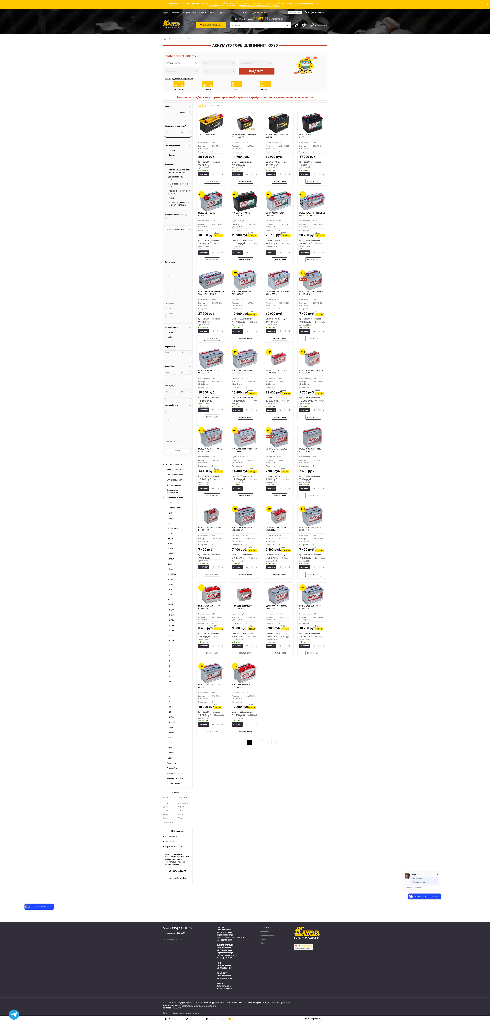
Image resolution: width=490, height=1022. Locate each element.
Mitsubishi (172, 574)
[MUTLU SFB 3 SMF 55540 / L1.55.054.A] (279, 437)
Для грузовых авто (175, 480)
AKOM (165, 814)
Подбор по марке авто (190, 1005)
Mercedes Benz (174, 508)
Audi (170, 502)
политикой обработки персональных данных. (260, 5)
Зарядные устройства (176, 778)
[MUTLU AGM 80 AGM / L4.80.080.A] (245, 201)
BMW (170, 747)
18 (267, 742)
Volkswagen (173, 528)
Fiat (169, 737)
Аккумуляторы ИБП (175, 773)
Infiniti (189, 39)
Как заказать (171, 836)
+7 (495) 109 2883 (224, 940)
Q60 (171, 656)
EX (170, 712)
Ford (170, 513)
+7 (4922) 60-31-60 (224, 978)
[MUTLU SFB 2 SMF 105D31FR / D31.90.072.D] (279, 280)
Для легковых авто (175, 474)
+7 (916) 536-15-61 (224, 968)
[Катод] (316, 932)
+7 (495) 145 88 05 (177, 871)
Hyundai (171, 722)
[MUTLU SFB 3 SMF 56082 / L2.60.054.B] (312, 516)
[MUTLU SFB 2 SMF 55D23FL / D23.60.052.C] (312, 280)
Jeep (170, 594)
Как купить (264, 932)
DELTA (165, 818)
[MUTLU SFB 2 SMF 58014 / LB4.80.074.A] (211, 359)
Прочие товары (173, 783)
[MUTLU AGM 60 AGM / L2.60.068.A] (312, 123)
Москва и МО (260, 12)
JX (170, 686)
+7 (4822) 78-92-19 (224, 988)
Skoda (170, 553)
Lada (170, 589)
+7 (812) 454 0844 (224, 950)
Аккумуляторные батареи (177, 469)
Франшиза (223, 12)
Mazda (170, 579)
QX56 (171, 620)
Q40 (171, 666)
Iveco (170, 518)
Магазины (176, 12)
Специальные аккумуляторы (173, 491)
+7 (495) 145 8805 (224, 932)
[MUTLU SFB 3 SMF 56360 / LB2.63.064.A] (279, 594)
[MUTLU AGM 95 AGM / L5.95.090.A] (279, 201)
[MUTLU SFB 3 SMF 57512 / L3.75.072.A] (312, 594)
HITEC (165, 803)
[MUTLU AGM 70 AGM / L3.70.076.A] (211, 201)
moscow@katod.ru (177, 878)
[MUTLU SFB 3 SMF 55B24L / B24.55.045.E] (312, 437)
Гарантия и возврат (173, 846)
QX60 (171, 615)
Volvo (170, 533)
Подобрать (256, 71)
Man (170, 523)
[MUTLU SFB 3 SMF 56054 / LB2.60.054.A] (245, 516)
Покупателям (188, 12)
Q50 (171, 661)
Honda (170, 727)
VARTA (180, 810)
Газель (171, 732)
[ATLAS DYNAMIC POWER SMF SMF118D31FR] (245, 123)
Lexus (170, 584)
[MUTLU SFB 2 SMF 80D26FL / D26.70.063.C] (312, 359)
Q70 (171, 650)
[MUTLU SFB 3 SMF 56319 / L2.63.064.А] (245, 594)
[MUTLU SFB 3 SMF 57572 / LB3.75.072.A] (245, 673)
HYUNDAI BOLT (183, 803)
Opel (170, 564)
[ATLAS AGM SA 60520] (211, 123)
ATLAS (165, 797)
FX (170, 707)
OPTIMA (180, 807)
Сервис (201, 12)
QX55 (171, 625)
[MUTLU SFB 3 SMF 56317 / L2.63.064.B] (211, 594)
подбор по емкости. (208, 1005)
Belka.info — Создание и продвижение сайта (181, 1013)
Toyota (170, 543)
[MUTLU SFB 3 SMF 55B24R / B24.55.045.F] (211, 516)
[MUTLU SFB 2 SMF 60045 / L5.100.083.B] (279, 359)
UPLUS (180, 818)
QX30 (171, 640)
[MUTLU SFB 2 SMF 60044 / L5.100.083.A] (245, 359)
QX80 (171, 717)
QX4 (171, 635)
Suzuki (170, 548)
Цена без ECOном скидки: (209, 162)
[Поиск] (287, 25)
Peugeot (171, 538)
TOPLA (165, 810)
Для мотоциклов (174, 485)
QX (170, 645)
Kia (169, 599)
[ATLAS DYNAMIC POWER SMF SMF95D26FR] (279, 123)
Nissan (170, 569)
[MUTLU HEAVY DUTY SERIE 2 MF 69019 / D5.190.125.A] (312, 201)
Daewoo (171, 758)
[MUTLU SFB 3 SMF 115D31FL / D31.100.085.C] (211, 437)
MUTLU (166, 807)
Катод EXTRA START (182, 798)
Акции (165, 12)
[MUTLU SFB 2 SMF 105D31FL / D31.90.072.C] (245, 280)
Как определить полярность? (179, 78)
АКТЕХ (180, 814)
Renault (171, 559)
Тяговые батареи (174, 768)
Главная (165, 39)
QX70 (171, 610)
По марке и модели (176, 39)
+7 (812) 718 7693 (224, 958)
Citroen (171, 753)
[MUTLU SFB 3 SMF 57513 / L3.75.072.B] (211, 673)
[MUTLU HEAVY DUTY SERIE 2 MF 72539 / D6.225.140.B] (211, 280)
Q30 (171, 671)
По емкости (171, 763)
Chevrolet (171, 742)
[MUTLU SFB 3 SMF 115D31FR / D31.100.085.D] (245, 437)
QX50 (171, 630)
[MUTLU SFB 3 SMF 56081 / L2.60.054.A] (279, 516)
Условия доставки (267, 935)
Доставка (169, 841)
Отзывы (212, 12)
